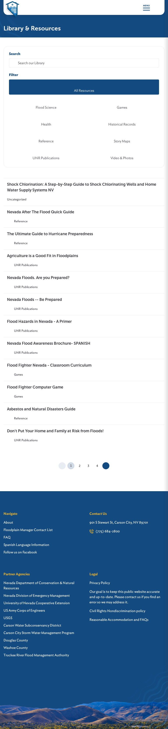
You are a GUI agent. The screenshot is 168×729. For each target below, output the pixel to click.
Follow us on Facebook (20, 552)
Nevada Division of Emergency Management (37, 595)
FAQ (7, 537)
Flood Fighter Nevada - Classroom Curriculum (49, 365)
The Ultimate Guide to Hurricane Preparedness (50, 234)
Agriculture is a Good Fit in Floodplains (42, 256)
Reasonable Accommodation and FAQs (119, 620)
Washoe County (16, 648)
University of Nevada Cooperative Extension (37, 603)
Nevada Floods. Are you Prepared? (38, 277)
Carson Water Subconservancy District (32, 625)
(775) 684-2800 (108, 531)
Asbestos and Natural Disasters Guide (41, 409)
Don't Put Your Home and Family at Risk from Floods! (55, 431)
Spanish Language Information (26, 545)
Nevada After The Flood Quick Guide (40, 212)
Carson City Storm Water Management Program (39, 633)
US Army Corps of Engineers (24, 610)
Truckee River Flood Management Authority (36, 655)
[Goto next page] (105, 465)
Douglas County (16, 640)
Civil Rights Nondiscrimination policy (117, 611)
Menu (146, 5)
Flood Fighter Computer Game (35, 387)
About (8, 522)
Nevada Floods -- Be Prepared (34, 299)
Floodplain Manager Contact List (28, 530)
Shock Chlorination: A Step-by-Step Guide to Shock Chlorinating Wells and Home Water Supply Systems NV (81, 187)
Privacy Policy (99, 583)
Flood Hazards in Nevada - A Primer (39, 321)
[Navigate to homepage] (12, 7)
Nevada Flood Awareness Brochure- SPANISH (48, 343)
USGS (8, 618)
